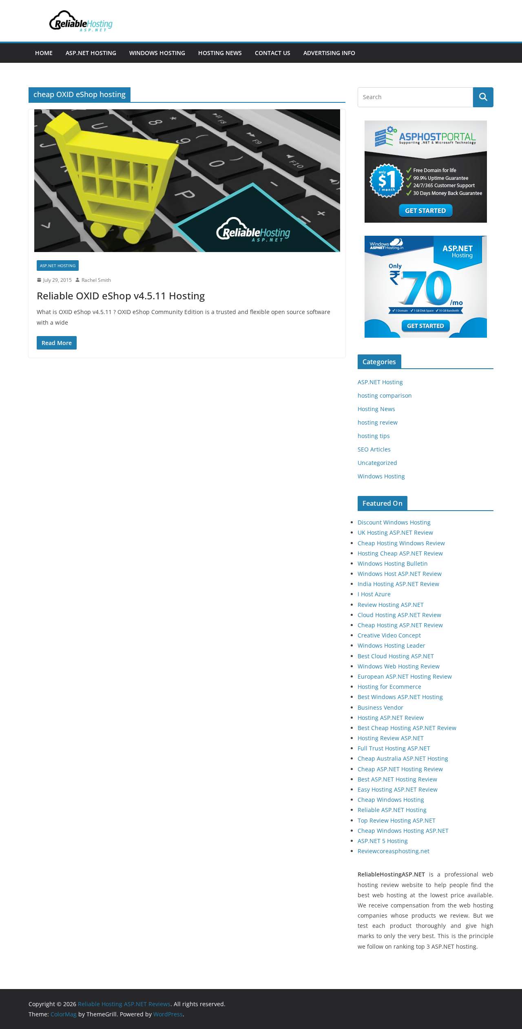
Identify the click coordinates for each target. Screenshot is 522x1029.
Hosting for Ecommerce (389, 686)
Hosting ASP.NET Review (391, 717)
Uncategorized (377, 463)
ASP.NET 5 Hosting (383, 841)
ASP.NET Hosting (91, 53)
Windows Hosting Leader (391, 645)
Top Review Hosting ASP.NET (397, 820)
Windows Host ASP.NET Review (400, 574)
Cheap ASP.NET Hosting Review (400, 769)
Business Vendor (380, 707)
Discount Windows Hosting (394, 522)
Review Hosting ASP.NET (391, 605)
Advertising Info (329, 53)
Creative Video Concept (389, 635)
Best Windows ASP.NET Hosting (400, 697)
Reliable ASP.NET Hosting (392, 810)
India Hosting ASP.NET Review (398, 584)
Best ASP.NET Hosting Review (397, 779)
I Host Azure (374, 594)
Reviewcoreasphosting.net (393, 851)
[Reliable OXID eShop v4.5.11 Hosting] (187, 180)
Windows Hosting (157, 53)
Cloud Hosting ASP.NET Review (399, 615)
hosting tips (374, 436)
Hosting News (220, 53)
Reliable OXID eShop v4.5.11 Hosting (121, 295)
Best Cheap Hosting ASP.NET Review (407, 728)
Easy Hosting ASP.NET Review (398, 789)
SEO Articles (374, 449)
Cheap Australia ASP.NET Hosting (403, 758)
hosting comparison (385, 395)
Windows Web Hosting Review (399, 666)
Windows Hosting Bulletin (393, 563)
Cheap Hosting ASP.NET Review (400, 625)
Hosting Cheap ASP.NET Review (400, 553)
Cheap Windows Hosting (391, 799)
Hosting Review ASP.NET (391, 738)
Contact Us (272, 53)
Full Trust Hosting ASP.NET (394, 748)
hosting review (378, 422)
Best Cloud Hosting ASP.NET (396, 656)
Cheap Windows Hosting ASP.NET (403, 830)
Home (44, 53)
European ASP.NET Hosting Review (405, 676)
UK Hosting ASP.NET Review (395, 532)
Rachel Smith (96, 280)
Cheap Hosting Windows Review (401, 543)
